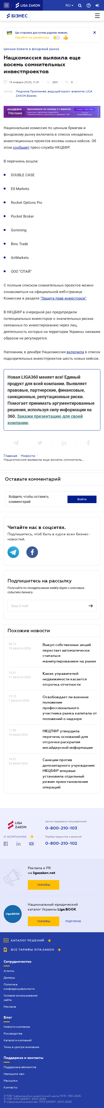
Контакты (10, 1087)
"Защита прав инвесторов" (63, 298)
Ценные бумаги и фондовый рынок (31, 49)
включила (75, 352)
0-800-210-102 (61, 843)
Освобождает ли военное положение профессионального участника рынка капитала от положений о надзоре (70, 708)
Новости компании (17, 1026)
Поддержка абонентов (20, 1067)
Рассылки (10, 1080)
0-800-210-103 (61, 828)
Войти (82, 499)
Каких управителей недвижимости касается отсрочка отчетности (65, 678)
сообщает (21, 147)
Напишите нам (14, 1074)
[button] (6, 5)
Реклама (10, 1006)
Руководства (13, 1033)
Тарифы (43, 885)
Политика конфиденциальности (19, 987)
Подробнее (73, 921)
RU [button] (68, 5)
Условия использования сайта (20, 998)
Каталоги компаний (17, 1040)
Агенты (9, 971)
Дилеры (9, 977)
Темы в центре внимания (21, 1047)
